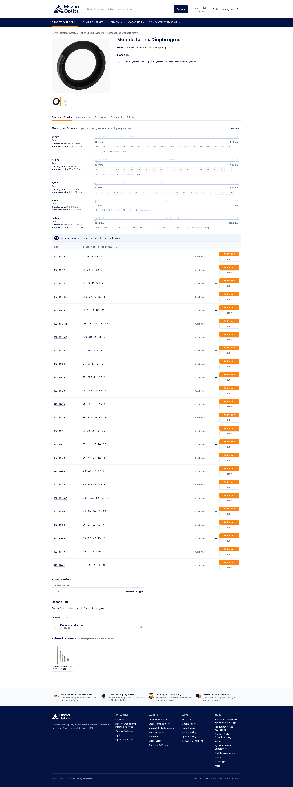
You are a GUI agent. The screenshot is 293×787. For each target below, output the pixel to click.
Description (100, 117)
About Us (186, 719)
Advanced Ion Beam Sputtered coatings (226, 721)
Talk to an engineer (225, 753)
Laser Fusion (155, 740)
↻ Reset (235, 128)
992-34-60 (59, 538)
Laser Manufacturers (160, 723)
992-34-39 (59, 458)
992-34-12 (59, 270)
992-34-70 (59, 552)
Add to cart (229, 254)
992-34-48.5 (60, 498)
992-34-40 (59, 471)
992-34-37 (59, 444)
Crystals (119, 719)
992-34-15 (59, 310)
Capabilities (136, 22)
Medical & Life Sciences (161, 728)
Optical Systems (69, 32)
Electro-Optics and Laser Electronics (125, 725)
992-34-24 (59, 364)
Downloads (116, 117)
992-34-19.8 (60, 337)
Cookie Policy (189, 723)
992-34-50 (59, 525)
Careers (219, 765)
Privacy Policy (189, 732)
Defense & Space (158, 719)
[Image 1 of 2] (56, 101)
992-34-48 (59, 485)
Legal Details (188, 728)
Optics (118, 735)
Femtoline (117, 22)
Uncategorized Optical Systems (122, 32)
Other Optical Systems (92, 32)
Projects (219, 741)
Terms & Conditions (192, 740)
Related (131, 117)
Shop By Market (93, 22)
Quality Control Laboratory (223, 747)
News (218, 757)
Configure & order (62, 117)
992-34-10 (59, 256)
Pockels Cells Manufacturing (223, 736)
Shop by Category (63, 22)
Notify (229, 259)
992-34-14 (59, 283)
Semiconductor (157, 732)
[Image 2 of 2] (66, 101)
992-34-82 (59, 565)
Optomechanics (124, 739)
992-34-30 (59, 417)
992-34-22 (59, 350)
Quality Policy (189, 736)
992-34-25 (59, 377)
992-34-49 (59, 511)
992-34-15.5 (60, 324)
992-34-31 (59, 431)
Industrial (153, 736)
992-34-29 (59, 404)
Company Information (163, 22)
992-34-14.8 (60, 297)
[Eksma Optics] (66, 9)
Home (55, 32)
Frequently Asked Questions (224, 728)
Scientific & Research (160, 745)
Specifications (83, 117)
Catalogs (220, 761)
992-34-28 (59, 391)
